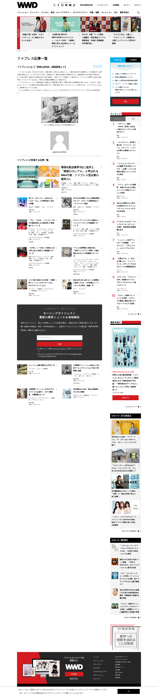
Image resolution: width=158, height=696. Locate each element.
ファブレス (85, 183)
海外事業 (88, 207)
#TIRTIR (64, 192)
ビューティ (34, 12)
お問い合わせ (119, 672)
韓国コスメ (93, 183)
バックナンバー (102, 5)
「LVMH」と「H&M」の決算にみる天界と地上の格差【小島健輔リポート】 (42, 250)
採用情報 (117, 675)
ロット (39, 231)
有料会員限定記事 (86, 5)
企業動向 (64, 183)
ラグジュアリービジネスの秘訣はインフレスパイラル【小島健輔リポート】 (86, 223)
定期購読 (116, 5)
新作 (74, 207)
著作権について (119, 667)
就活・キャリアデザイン (61, 12)
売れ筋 (31, 207)
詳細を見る (125, 398)
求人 (116, 12)
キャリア (96, 679)
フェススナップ (121, 288)
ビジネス (45, 12)
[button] (139, 12)
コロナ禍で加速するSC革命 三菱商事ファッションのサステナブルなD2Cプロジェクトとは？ (42, 282)
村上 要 (31, 371)
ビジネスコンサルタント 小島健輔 (39, 237)
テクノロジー (33, 398)
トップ (96, 657)
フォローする (98, 66)
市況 (77, 231)
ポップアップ (42, 291)
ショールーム (90, 263)
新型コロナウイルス (35, 257)
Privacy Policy (77, 354)
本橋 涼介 (31, 210)
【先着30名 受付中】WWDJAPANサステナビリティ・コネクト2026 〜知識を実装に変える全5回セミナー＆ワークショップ (63, 40)
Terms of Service (46, 356)
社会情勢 (50, 233)
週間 (133, 119)
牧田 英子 (76, 210)
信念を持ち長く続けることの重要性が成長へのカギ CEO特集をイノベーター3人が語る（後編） (86, 282)
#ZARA (31, 242)
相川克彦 (31, 293)
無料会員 (117, 60)
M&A (118, 233)
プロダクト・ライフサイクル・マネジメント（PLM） (85, 261)
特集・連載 (94, 12)
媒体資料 (117, 677)
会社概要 (117, 669)
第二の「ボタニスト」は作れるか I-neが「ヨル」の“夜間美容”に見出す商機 (42, 201)
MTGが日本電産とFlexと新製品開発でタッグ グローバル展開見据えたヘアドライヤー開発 (86, 201)
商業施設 (34, 291)
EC (80, 267)
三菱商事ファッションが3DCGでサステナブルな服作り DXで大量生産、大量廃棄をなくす (41, 392)
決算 (30, 234)
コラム (70, 183)
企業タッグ (80, 207)
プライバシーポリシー (60, 349)
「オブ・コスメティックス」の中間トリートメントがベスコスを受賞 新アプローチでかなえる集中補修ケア (129, 578)
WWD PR (130, 531)
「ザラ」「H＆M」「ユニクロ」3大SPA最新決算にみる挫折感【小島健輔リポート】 (42, 223)
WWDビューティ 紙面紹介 (81, 395)
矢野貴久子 (64, 188)
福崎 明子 (76, 292)
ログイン (138, 5)
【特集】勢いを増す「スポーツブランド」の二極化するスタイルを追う (32, 37)
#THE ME (76, 383)
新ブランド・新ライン (85, 376)
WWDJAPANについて (121, 656)
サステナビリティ (80, 12)
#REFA (75, 214)
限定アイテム (121, 196)
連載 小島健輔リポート (41, 234)
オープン (119, 270)
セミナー (127, 5)
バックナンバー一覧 (132, 407)
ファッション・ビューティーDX (83, 259)
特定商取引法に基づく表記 (123, 662)
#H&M (31, 268)
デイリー (118, 119)
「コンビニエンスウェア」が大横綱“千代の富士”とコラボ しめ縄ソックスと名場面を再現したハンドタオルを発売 (126, 169)
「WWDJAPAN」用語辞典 (47, 67)
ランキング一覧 (133, 314)
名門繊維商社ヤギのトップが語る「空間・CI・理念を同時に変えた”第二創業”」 (124, 493)
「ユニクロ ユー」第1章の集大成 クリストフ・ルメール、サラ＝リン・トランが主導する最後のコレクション (126, 147)
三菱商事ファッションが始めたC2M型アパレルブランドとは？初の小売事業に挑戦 (86, 368)
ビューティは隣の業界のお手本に (41, 365)
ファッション (22, 12)
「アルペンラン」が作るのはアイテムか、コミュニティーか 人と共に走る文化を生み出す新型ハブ (124, 468)
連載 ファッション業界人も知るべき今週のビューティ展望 (80, 185)
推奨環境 (117, 664)
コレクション (106, 12)
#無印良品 (76, 274)
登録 (125, 101)
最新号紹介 (124, 12)
